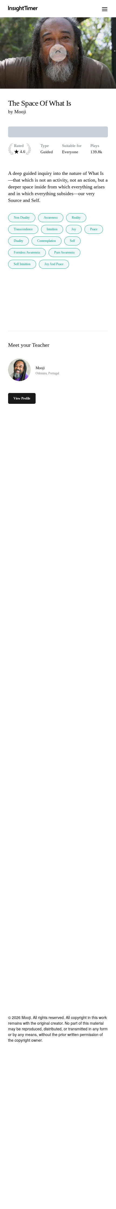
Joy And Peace (54, 264)
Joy (73, 229)
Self (72, 241)
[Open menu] (104, 8)
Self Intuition (22, 264)
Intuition (52, 229)
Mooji (20, 111)
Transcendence (23, 229)
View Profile (21, 398)
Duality (18, 241)
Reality (76, 217)
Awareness (51, 217)
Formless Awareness (27, 252)
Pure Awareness (64, 252)
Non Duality (22, 217)
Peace (93, 229)
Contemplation (46, 241)
